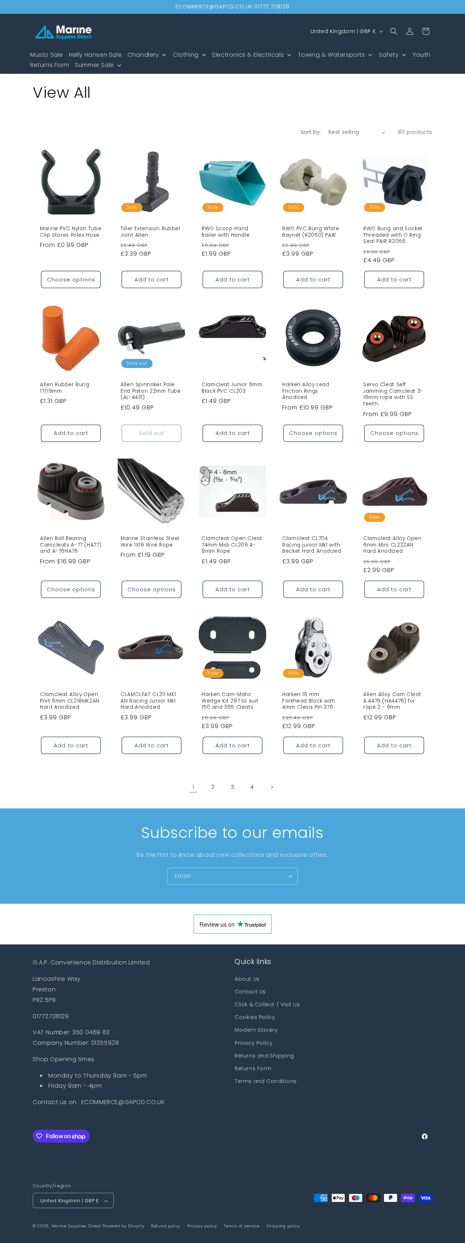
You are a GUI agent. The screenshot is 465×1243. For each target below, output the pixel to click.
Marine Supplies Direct (76, 1226)
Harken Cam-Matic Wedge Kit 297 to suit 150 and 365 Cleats (230, 701)
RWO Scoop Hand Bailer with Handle (226, 231)
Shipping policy (283, 1226)
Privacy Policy (253, 1042)
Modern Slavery (256, 1030)
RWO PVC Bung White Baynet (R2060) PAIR (310, 231)
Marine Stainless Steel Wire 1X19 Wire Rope (150, 541)
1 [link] (193, 787)
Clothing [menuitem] (186, 55)
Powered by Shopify (123, 1226)
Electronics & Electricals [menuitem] (248, 55)
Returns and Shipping (264, 1055)
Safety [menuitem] (389, 55)
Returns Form (253, 1068)
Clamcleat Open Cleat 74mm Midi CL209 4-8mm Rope (232, 545)
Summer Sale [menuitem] (94, 65)
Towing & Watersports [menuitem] (331, 55)
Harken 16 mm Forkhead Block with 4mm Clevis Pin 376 (308, 701)
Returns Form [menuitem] (49, 65)
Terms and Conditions (266, 1080)
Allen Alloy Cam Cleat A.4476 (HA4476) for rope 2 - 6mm (392, 701)
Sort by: (311, 132)
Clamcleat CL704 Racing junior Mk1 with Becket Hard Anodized (311, 545)
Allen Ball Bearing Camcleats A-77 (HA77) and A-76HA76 (70, 545)
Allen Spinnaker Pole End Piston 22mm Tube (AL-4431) (151, 391)
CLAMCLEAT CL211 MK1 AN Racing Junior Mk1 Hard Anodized (148, 701)
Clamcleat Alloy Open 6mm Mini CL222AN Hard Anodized (392, 545)
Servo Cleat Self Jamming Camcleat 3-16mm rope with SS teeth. (393, 394)
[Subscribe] (290, 876)
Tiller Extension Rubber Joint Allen (151, 231)
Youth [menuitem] (421, 55)
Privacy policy (202, 1226)
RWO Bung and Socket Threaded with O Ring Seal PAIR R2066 (393, 235)
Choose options (71, 279)
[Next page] (272, 787)
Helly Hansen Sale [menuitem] (95, 55)
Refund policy (166, 1226)
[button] (394, 31)
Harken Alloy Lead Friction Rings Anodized (305, 391)
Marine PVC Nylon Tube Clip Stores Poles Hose (70, 231)
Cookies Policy (255, 1016)
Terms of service (241, 1226)
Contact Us (250, 991)
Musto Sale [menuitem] (46, 55)
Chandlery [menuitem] (143, 55)
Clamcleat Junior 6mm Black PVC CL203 (232, 388)
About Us (247, 978)
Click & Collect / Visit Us (267, 1004)
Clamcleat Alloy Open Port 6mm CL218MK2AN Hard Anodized (70, 701)
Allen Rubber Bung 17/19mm (64, 388)
